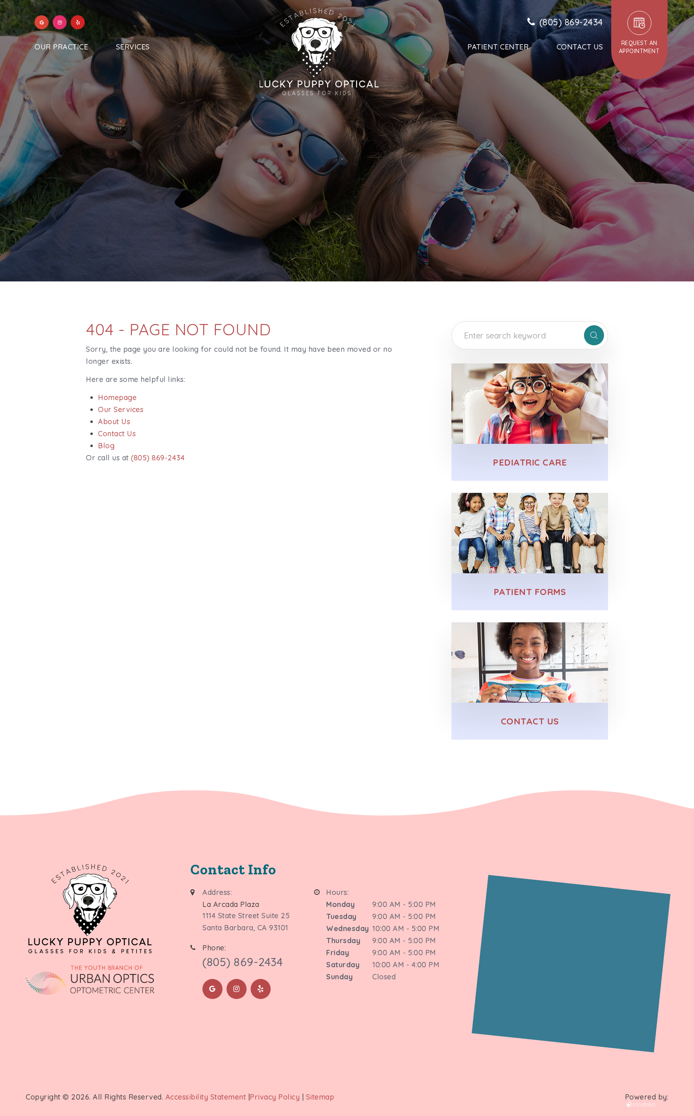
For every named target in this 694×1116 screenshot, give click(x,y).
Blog (106, 445)
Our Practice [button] (61, 47)
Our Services (120, 409)
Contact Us (580, 46)
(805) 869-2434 (158, 457)
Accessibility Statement (205, 1097)
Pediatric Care (530, 462)
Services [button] (133, 47)
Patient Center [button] (498, 47)
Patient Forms (530, 591)
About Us (114, 421)
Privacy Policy (275, 1097)
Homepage (117, 397)
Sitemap (320, 1097)
